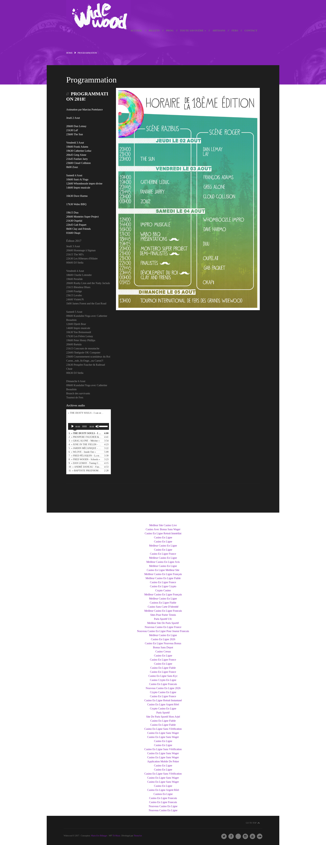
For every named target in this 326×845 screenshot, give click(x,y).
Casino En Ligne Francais (163, 684)
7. (85, 455)
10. (85, 467)
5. (85, 448)
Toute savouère (192, 30)
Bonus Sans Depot (163, 647)
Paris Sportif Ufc (163, 618)
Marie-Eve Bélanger (99, 835)
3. (85, 440)
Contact (250, 30)
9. (85, 463)
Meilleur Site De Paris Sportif (163, 623)
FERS (235, 30)
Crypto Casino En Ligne (163, 692)
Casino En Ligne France (163, 553)
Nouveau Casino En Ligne (163, 806)
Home (69, 53)
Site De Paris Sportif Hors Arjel (163, 716)
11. (85, 470)
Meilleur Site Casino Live (163, 525)
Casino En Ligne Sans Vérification (163, 728)
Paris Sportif (163, 712)
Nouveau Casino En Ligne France (163, 627)
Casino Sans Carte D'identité (163, 606)
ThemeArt (138, 835)
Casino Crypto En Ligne (163, 680)
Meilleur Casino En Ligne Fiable (163, 578)
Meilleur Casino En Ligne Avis (163, 561)
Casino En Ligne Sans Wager (163, 732)
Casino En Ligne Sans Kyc (163, 675)
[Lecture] (72, 426)
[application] (88, 426)
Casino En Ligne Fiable (163, 667)
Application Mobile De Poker (163, 761)
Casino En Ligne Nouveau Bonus (163, 643)
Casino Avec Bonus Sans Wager (163, 529)
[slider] (103, 426)
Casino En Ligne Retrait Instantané (163, 700)
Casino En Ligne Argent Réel (163, 704)
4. (85, 444)
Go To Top (251, 823)
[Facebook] (231, 836)
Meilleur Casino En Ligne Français (163, 574)
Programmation (91, 79)
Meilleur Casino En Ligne (163, 545)
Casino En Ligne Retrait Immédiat (163, 533)
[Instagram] (245, 836)
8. (85, 459)
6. (85, 452)
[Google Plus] (238, 836)
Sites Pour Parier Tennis (163, 614)
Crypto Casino (163, 590)
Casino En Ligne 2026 (163, 639)
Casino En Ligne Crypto (163, 586)
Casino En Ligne (163, 537)
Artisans (218, 30)
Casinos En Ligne (163, 794)
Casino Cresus (163, 651)
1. (85, 433)
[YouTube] (252, 836)
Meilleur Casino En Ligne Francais (163, 610)
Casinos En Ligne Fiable (163, 602)
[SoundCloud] (259, 836)
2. (85, 437)
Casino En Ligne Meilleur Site (163, 570)
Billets (154, 30)
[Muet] (97, 426)
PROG (170, 30)
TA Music (116, 835)
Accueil (136, 30)
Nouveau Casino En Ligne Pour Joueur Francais (163, 631)
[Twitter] (224, 836)
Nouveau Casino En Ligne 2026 (163, 688)
